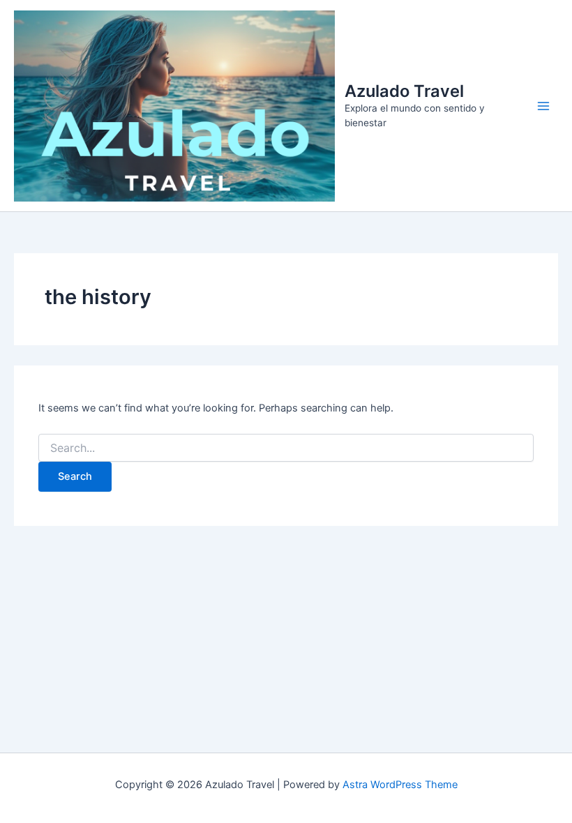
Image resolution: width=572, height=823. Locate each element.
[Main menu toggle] (543, 106)
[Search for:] (286, 448)
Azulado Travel (404, 91)
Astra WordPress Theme (400, 784)
